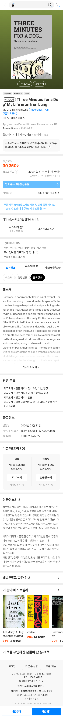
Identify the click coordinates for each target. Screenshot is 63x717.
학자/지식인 (42, 393)
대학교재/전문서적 (25, 402)
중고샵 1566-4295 (32, 677)
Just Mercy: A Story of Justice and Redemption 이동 (13, 618)
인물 (30, 397)
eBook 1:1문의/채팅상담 (30, 680)
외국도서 (8, 388)
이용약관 (15, 691)
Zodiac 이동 (38, 618)
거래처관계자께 (41, 694)
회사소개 (28, 694)
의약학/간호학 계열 (47, 402)
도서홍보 (28, 698)
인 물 (30, 393)
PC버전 (18, 694)
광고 (36, 698)
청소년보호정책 (45, 691)
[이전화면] (4, 4)
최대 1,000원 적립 (47, 193)
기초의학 (10, 406)
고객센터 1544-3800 (22, 674)
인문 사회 (20, 388)
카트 (58, 5)
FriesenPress (10, 128)
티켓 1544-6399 (43, 674)
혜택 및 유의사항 (17, 484)
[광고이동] (50, 4)
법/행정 (44, 388)
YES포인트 (8, 171)
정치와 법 (32, 388)
